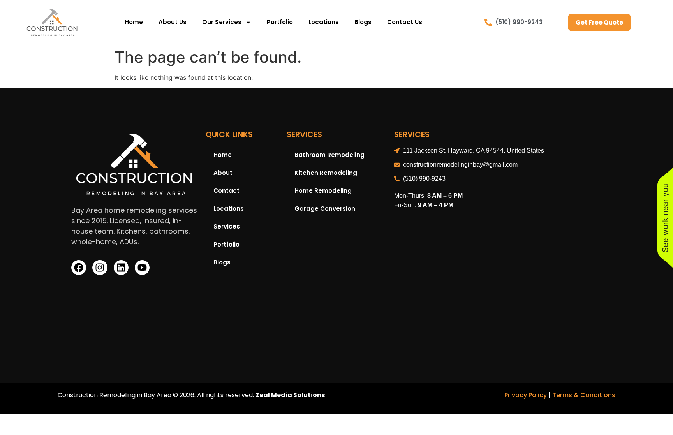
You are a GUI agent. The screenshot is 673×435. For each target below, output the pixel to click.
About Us (173, 22)
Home (134, 22)
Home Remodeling (323, 191)
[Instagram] (99, 267)
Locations (323, 22)
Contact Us (404, 22)
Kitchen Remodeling (325, 173)
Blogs (363, 22)
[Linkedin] (121, 267)
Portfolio (280, 22)
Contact (226, 191)
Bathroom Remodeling (329, 155)
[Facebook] (78, 267)
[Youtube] (142, 267)
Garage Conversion (324, 208)
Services (226, 226)
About (223, 173)
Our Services (221, 22)
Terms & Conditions (583, 395)
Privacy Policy (525, 395)
